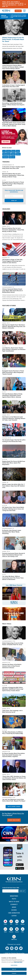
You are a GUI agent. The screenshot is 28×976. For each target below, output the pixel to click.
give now (18, 10)
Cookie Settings (14, 965)
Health (13, 154)
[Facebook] (11, 948)
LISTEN (14, 916)
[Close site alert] (25, 4)
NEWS (14, 907)
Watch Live (11, 157)
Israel (18, 151)
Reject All (14, 969)
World (13, 151)
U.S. (4, 151)
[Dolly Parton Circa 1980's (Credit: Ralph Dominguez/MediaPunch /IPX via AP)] (14, 27)
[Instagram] (16, 948)
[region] (14, 965)
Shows (18, 154)
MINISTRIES (14, 896)
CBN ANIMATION (14, 913)
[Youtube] (7, 948)
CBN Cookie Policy (18, 962)
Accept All (14, 973)
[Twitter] (21, 948)
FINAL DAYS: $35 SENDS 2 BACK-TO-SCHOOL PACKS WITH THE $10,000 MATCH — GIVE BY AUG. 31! (13, 4)
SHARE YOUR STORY (14, 820)
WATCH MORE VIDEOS (14, 806)
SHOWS (14, 910)
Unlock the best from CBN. (10, 888)
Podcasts (5, 157)
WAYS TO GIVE (14, 902)
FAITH (14, 899)
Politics (8, 151)
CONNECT (14, 904)
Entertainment (6, 154)
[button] (24, 11)
